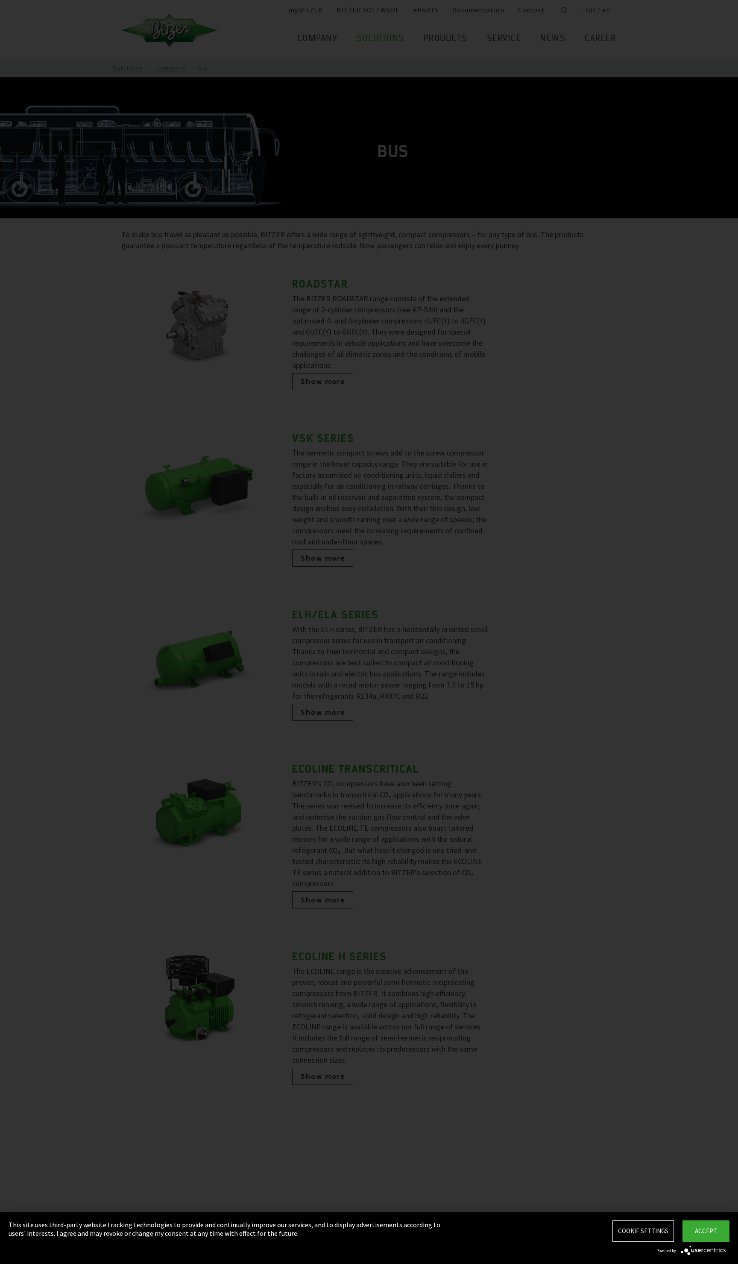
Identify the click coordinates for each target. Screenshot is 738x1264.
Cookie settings (643, 1231)
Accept (706, 1231)
